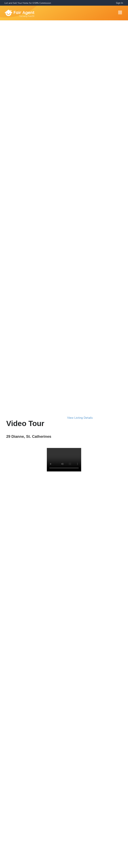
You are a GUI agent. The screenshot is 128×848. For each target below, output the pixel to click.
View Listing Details (80, 418)
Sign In (119, 3)
